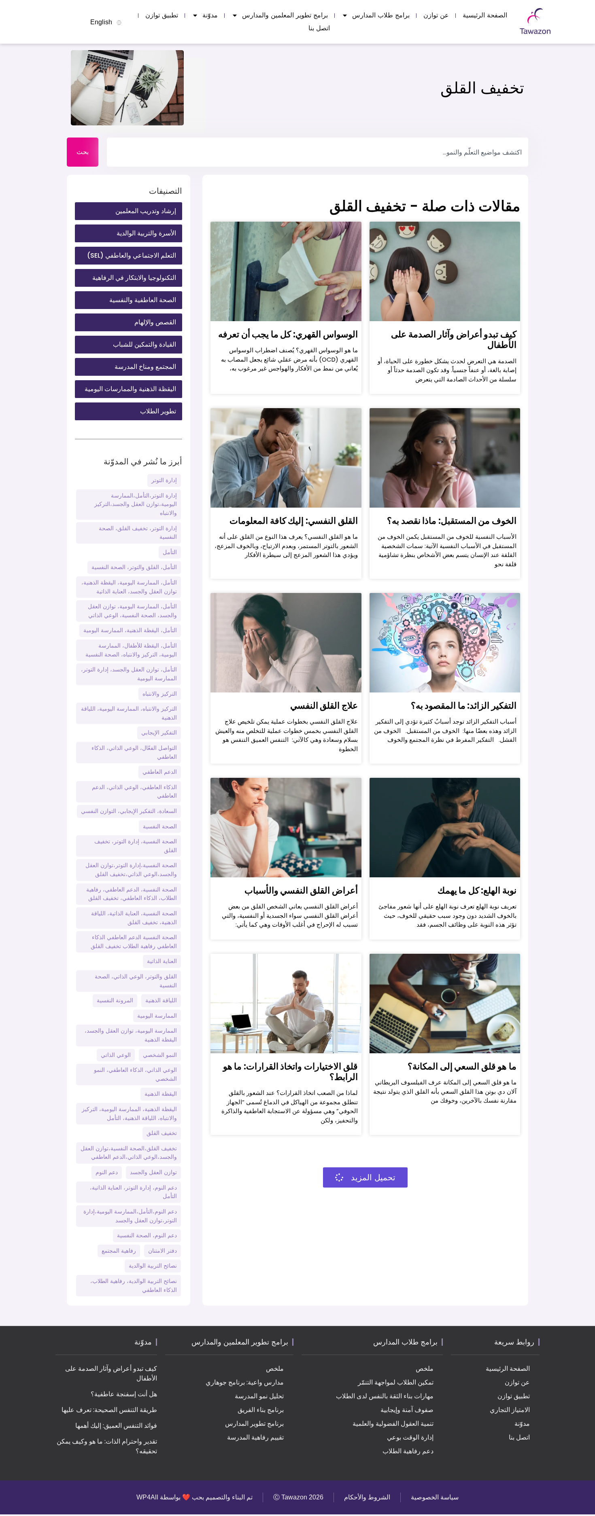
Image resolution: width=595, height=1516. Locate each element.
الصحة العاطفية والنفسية (142, 300)
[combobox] (317, 152)
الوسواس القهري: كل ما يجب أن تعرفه (288, 334)
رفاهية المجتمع (119, 1251)
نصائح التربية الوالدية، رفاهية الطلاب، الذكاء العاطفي (133, 1285)
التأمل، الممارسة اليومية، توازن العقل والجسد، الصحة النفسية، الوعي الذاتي (132, 610)
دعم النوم (107, 1172)
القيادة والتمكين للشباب (144, 344)
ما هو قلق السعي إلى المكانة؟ (462, 1066)
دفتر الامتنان (162, 1251)
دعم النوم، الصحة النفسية (147, 1235)
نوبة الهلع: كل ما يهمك (477, 890)
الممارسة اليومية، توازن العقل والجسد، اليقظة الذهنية (131, 1035)
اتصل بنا (319, 28)
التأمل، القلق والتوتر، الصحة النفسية (134, 567)
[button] (365, 1177)
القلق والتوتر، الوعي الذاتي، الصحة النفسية (136, 980)
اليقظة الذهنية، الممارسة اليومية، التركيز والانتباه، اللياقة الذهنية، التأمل (129, 1113)
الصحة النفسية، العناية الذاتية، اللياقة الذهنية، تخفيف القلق (134, 917)
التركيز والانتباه (159, 694)
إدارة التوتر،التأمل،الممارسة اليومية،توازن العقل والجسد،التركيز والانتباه (135, 504)
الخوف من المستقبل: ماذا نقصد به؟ (451, 521)
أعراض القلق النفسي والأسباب (301, 890)
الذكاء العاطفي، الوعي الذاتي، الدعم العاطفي (134, 791)
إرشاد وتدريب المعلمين (145, 211)
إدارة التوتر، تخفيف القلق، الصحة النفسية (138, 532)
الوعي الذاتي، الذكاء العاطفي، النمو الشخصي (135, 1074)
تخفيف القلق (162, 1133)
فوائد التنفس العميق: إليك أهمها (116, 1425)
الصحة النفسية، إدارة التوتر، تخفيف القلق (135, 845)
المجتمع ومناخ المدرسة (145, 366)
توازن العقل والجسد (153, 1172)
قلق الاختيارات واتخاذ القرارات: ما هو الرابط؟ (290, 1071)
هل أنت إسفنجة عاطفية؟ (124, 1394)
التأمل (170, 552)
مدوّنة (210, 15)
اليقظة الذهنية (160, 1094)
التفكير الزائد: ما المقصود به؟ (463, 705)
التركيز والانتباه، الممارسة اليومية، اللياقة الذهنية (129, 713)
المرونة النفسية (115, 1000)
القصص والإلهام (155, 322)
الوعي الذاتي (116, 1055)
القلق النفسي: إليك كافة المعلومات (293, 521)
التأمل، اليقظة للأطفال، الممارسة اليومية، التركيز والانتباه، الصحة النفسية (131, 650)
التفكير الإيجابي (159, 732)
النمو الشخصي (160, 1055)
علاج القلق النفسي (324, 705)
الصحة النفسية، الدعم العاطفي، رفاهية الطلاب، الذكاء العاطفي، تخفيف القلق (131, 893)
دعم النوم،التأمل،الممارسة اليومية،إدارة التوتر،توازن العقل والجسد (130, 1215)
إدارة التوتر (164, 480)
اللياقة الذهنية (161, 1000)
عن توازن (436, 15)
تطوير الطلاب (158, 411)
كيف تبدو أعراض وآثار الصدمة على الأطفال (453, 339)
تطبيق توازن (161, 15)
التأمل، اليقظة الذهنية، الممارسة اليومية (130, 630)
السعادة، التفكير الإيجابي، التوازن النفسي (129, 811)
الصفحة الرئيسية (485, 15)
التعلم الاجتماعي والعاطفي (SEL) (131, 255)
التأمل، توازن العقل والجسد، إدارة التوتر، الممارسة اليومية (129, 673)
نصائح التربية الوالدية (153, 1266)
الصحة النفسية (160, 826)
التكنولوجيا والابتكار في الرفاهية (134, 277)
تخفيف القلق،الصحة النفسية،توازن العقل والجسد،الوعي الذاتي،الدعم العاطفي (129, 1152)
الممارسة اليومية (157, 1016)
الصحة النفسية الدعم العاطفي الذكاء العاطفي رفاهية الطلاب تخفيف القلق (134, 941)
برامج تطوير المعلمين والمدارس (285, 15)
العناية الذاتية (162, 961)
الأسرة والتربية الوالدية (146, 233)
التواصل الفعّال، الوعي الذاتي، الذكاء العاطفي (134, 752)
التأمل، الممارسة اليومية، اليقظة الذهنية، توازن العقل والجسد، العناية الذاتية (129, 586)
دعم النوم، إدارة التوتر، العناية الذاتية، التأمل (133, 1192)
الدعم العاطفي (159, 772)
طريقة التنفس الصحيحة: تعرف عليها (109, 1409)
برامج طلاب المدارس (381, 15)
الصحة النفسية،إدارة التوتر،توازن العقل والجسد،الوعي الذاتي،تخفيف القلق (131, 869)
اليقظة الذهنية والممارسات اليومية (130, 389)
